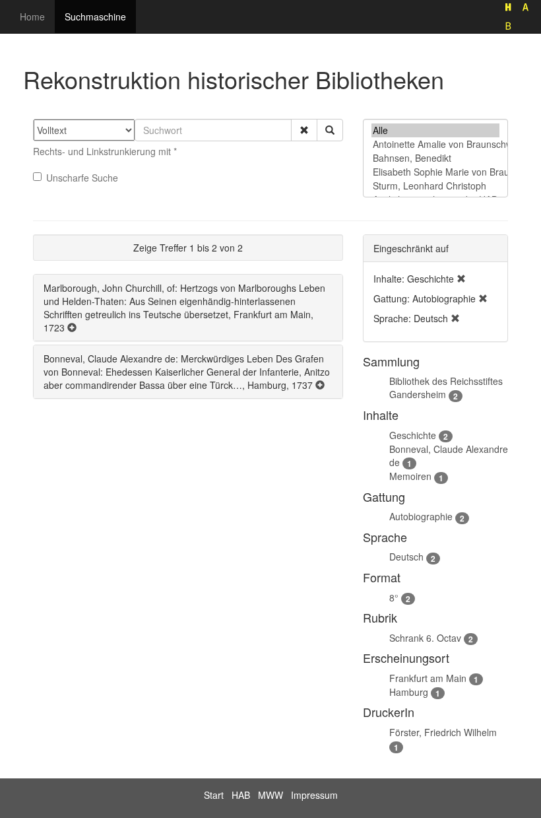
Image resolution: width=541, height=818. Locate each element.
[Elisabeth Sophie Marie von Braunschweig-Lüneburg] (435, 172)
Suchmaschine (95, 16)
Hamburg (408, 692)
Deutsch (406, 556)
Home (32, 16)
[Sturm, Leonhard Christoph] (435, 186)
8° (393, 597)
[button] (304, 130)
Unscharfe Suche (82, 177)
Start (214, 794)
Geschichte (412, 435)
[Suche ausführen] (330, 130)
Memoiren (410, 476)
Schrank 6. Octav (425, 637)
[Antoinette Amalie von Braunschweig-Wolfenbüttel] (435, 144)
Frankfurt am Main (427, 678)
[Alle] (435, 130)
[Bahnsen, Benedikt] (435, 158)
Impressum (314, 794)
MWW (270, 794)
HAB (241, 794)
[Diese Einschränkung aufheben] (461, 278)
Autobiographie (421, 516)
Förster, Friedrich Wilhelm (443, 732)
